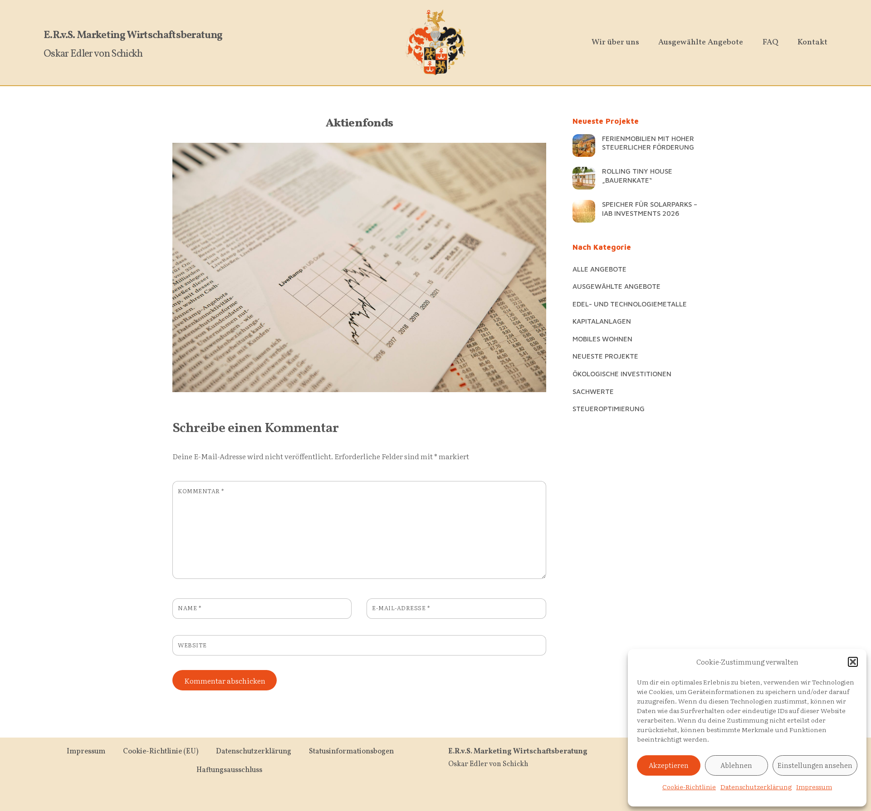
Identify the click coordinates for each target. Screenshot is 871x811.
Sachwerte (593, 391)
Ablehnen (736, 765)
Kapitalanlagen (602, 321)
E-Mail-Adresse (401, 607)
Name (189, 607)
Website (192, 645)
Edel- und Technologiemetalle (630, 304)
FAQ (770, 42)
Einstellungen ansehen (815, 765)
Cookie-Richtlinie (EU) (160, 752)
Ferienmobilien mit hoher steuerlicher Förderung (648, 142)
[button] (852, 661)
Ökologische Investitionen (622, 373)
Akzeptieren (669, 765)
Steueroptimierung (609, 408)
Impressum (814, 786)
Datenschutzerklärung (756, 786)
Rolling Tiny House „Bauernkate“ (637, 175)
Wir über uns (615, 42)
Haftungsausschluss (229, 770)
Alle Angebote (599, 269)
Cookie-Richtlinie (689, 786)
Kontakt (812, 42)
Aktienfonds (359, 123)
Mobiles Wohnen (602, 339)
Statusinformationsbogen (351, 752)
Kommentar (201, 490)
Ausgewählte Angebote (700, 42)
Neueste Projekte (605, 356)
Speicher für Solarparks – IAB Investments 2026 (649, 208)
